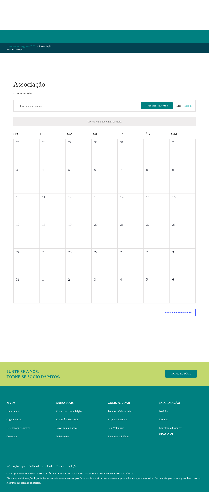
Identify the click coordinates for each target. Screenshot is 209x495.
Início (9, 49)
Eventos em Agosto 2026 (21, 46)
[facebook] (160, 440)
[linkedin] (178, 440)
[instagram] (172, 440)
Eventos (17, 93)
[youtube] (166, 440)
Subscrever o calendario (178, 312)
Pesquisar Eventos (157, 105)
